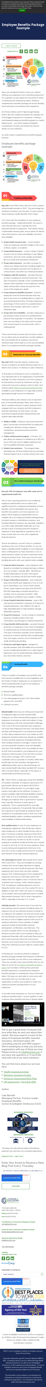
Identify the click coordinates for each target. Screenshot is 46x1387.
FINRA (40, 1358)
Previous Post (7, 1156)
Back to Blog (12, 46)
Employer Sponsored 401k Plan (20, 1078)
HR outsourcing (12, 1081)
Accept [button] (22, 10)
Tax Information (8, 1246)
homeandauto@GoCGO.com (12, 1232)
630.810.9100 (12, 1213)
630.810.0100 (10, 1216)
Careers (5, 1252)
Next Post (19, 1156)
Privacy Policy (25, 1353)
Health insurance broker (16, 1071)
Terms (18, 1353)
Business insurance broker (17, 1075)
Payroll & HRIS (28, 1081)
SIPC (4, 1360)
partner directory (9, 1254)
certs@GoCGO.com (9, 1224)
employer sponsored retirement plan (28, 388)
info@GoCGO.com (30, 1052)
